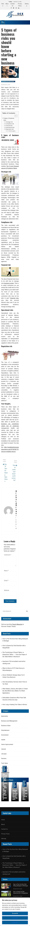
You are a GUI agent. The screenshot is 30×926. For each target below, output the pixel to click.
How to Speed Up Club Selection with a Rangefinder (14, 647)
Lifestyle (4, 754)
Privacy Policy (5, 834)
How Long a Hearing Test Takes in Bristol (14, 705)
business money (9, 283)
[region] (15, 912)
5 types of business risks (8, 119)
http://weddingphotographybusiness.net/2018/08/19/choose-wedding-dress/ (10, 449)
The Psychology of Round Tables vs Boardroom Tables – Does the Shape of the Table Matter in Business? (14, 654)
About (3, 824)
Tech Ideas (4, 763)
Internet (3, 749)
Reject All (15, 922)
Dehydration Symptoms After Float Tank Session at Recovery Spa (14, 699)
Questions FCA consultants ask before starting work (13, 662)
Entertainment (5, 730)
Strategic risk (9, 122)
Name (6, 571)
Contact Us (4, 829)
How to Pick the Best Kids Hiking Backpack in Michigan (15, 640)
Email (6, 581)
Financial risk (9, 125)
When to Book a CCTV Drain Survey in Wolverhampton (13, 669)
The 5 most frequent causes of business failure (10, 167)
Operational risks (10, 127)
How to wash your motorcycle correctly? (14, 472)
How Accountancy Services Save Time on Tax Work (14, 683)
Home (3, 820)
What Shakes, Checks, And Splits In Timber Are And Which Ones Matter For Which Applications (15, 691)
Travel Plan (4, 768)
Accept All (15, 913)
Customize (15, 918)
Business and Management (8, 81)
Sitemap (3, 839)
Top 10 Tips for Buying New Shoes (6, 472)
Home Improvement (7, 744)
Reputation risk (10, 129)
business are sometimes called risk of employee (10, 425)
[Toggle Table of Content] (15, 115)
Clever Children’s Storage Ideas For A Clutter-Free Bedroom (13, 676)
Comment (7, 555)
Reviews (3, 759)
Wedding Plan (5, 773)
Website (6, 590)
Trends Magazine (17, 624)
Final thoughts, (12, 131)
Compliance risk (10, 124)
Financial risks (14, 298)
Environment (4, 735)
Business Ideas (5, 726)
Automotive (4, 716)
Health (3, 740)
